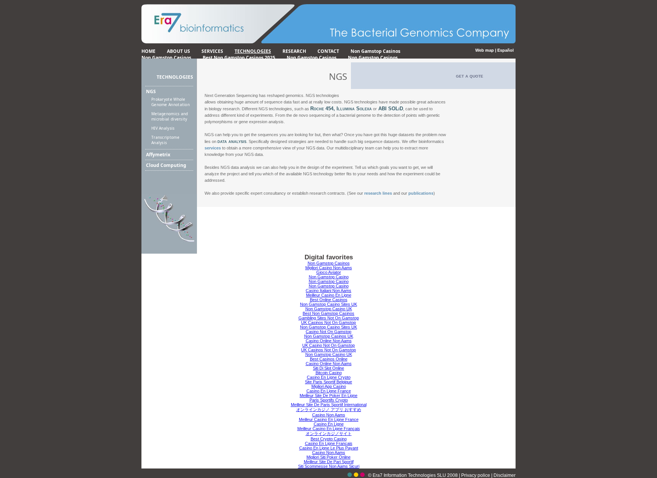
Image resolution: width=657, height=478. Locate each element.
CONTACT (328, 51)
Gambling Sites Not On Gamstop (328, 318)
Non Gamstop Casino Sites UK (328, 304)
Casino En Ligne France (328, 391)
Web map (484, 50)
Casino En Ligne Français (328, 443)
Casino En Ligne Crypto (329, 377)
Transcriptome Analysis (165, 140)
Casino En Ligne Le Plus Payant (328, 448)
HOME (148, 51)
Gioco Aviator (328, 272)
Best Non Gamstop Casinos (328, 313)
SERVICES (212, 51)
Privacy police (476, 475)
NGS (151, 91)
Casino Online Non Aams (329, 340)
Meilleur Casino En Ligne (328, 295)
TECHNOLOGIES (253, 51)
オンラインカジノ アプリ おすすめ (328, 409)
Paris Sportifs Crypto (328, 400)
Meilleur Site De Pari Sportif (329, 461)
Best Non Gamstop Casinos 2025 (239, 57)
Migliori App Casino (328, 386)
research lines (378, 193)
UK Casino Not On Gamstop (328, 345)
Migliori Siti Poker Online (328, 457)
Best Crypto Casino (329, 439)
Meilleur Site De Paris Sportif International (329, 404)
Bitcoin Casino (329, 372)
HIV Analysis (163, 128)
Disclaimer (505, 475)
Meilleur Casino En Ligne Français (328, 428)
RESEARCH (294, 51)
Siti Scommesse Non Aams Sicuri (328, 466)
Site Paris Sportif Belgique (328, 382)
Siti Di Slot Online (328, 368)
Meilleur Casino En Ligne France (329, 419)
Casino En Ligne (329, 424)
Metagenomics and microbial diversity (169, 116)
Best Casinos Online (329, 359)
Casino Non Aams (328, 415)
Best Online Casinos (329, 299)
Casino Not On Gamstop (328, 331)
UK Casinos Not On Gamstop (328, 322)
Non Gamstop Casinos (375, 51)
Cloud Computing (166, 165)
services (213, 148)
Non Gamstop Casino (329, 277)
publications (420, 193)
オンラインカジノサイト (329, 433)
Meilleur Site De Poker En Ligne (328, 395)
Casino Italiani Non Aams (328, 290)
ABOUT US (178, 51)
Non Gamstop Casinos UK (328, 336)
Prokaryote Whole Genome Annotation (170, 102)
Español (505, 50)
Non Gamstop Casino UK (328, 308)
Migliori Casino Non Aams (328, 267)
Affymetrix (158, 154)
